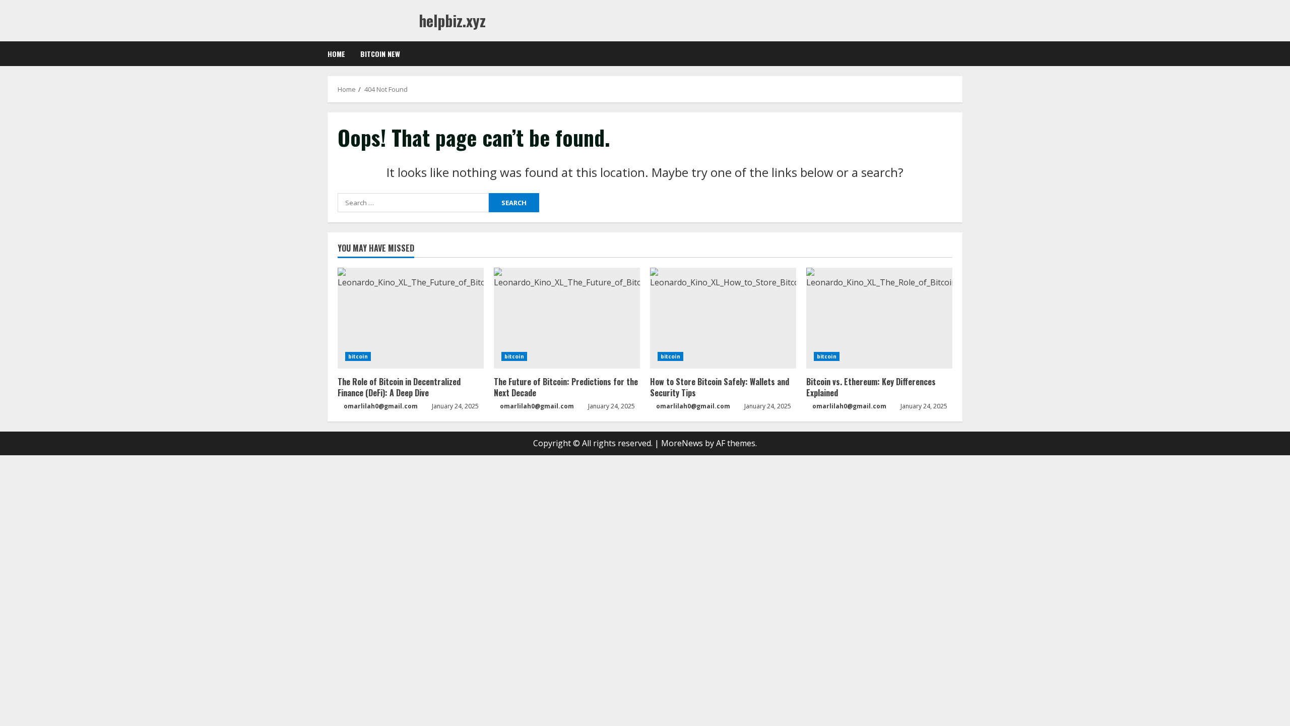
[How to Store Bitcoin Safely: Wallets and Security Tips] (723, 318)
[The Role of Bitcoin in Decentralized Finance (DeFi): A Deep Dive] (411, 318)
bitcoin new (380, 53)
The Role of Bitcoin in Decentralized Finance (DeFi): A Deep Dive (399, 387)
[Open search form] (959, 54)
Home (336, 53)
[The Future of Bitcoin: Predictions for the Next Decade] (567, 318)
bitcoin (358, 356)
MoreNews (682, 443)
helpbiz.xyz (452, 20)
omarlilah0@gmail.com (381, 406)
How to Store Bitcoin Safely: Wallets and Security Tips (719, 387)
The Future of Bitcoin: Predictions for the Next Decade (566, 387)
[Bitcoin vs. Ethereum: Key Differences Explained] (879, 318)
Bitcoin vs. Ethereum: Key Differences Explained (871, 387)
